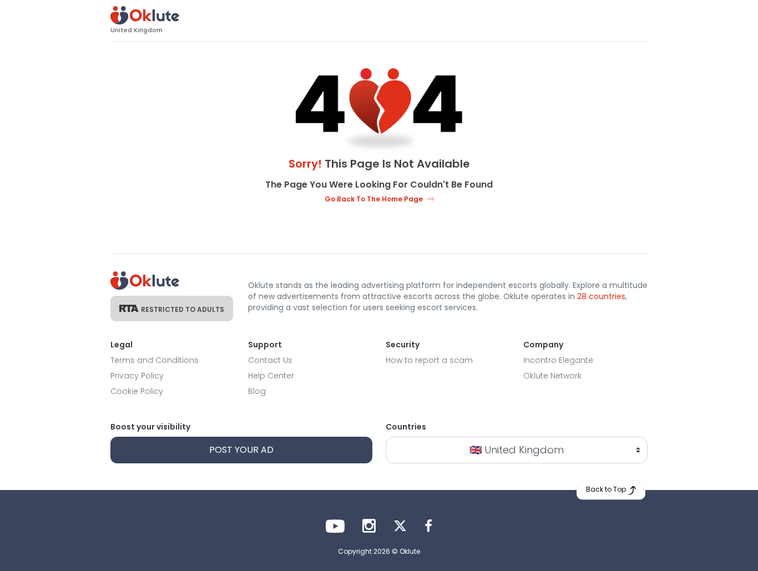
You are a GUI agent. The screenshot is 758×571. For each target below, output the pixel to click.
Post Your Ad (241, 449)
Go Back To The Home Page (374, 199)
